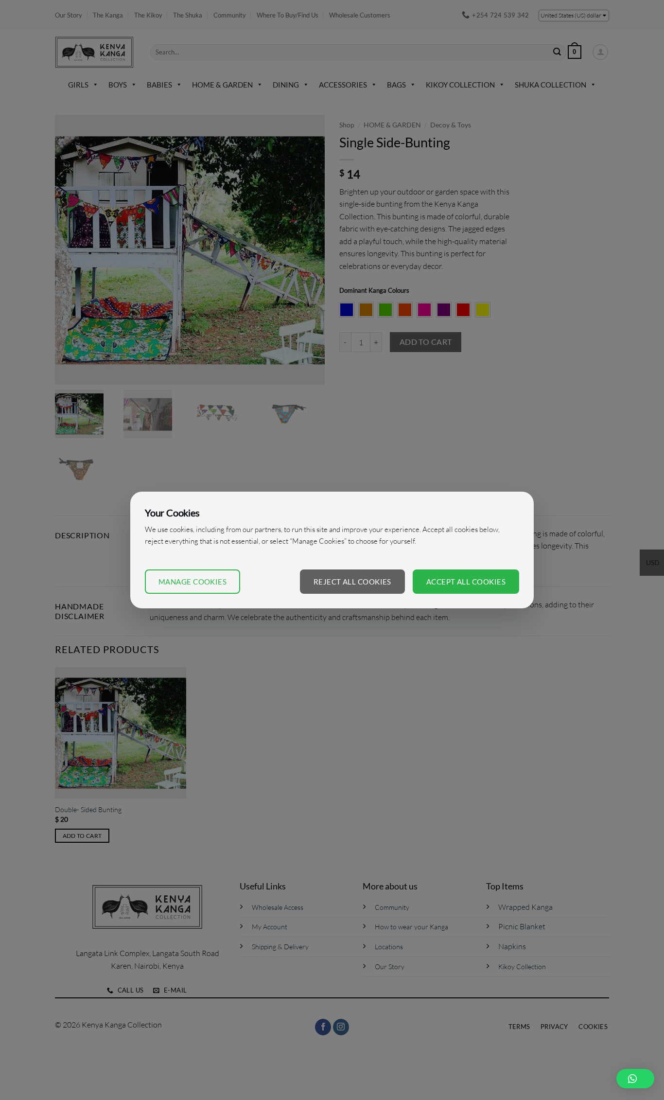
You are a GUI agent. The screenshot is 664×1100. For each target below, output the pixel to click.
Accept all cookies (466, 581)
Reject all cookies (352, 581)
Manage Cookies (192, 581)
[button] (635, 1078)
